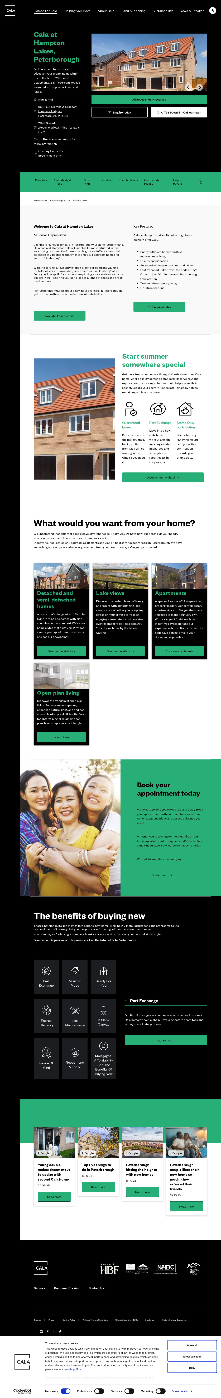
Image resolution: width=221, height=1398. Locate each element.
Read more (54, 1197)
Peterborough (56, 200)
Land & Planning (134, 10)
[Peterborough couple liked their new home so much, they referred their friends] (186, 1142)
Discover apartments (179, 651)
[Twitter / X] (47, 1331)
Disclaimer (150, 1319)
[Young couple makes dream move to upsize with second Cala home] (54, 1142)
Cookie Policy (69, 1319)
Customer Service (66, 1288)
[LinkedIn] (54, 1331)
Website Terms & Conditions (95, 1319)
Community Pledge (152, 181)
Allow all (192, 1345)
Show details (180, 1391)
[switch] (99, 1391)
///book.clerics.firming (52, 127)
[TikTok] (60, 1331)
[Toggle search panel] (10, 689)
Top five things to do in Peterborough (98, 1167)
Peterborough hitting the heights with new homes (141, 1169)
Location (106, 180)
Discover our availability (163, 477)
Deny (192, 1367)
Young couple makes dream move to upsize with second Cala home (54, 1171)
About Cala (106, 10)
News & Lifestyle (192, 10)
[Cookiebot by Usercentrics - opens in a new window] (22, 1391)
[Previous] (188, 87)
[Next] (199, 87)
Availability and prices (59, 316)
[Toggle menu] (10, 710)
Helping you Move (77, 10)
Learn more (166, 1040)
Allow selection (192, 1356)
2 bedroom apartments (65, 254)
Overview (41, 180)
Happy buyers (177, 181)
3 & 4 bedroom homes (101, 254)
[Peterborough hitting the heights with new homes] (142, 1142)
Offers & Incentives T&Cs (126, 1319)
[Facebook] (35, 1331)
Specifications (128, 180)
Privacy (52, 1319)
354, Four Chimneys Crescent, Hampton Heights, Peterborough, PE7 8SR (58, 111)
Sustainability (163, 10)
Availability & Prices (62, 181)
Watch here (61, 737)
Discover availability (61, 651)
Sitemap (37, 1319)
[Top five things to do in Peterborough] (98, 1142)
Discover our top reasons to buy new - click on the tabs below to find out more (85, 940)
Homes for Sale (40, 200)
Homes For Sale (45, 10)
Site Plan (87, 181)
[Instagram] (41, 1331)
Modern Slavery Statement (174, 1319)
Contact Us (96, 1288)
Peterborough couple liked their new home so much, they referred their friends (184, 1176)
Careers (39, 1288)
